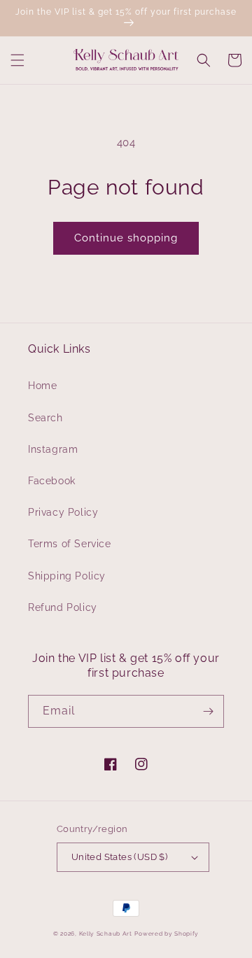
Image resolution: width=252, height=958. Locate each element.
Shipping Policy (67, 576)
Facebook (52, 480)
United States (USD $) (119, 857)
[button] (17, 60)
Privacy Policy (63, 512)
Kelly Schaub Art (105, 933)
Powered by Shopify (166, 933)
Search (45, 417)
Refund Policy (62, 607)
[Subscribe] (207, 711)
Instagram (53, 449)
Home (42, 385)
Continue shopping (126, 238)
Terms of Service (69, 543)
